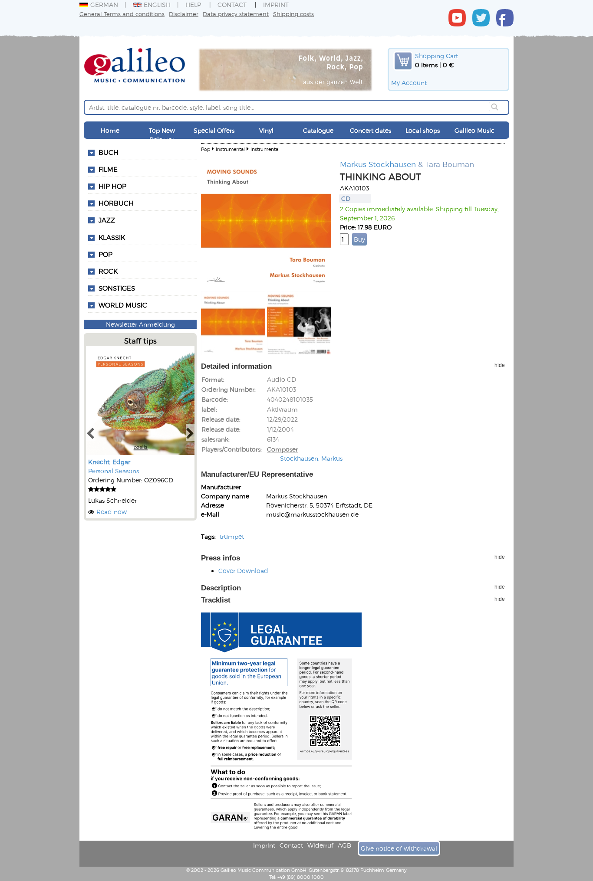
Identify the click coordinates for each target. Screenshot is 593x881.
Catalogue (318, 130)
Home (110, 130)
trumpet (232, 536)
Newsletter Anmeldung (140, 324)
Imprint (276, 4)
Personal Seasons (113, 471)
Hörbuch (116, 203)
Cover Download (243, 570)
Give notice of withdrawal (399, 848)
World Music (123, 305)
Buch (109, 152)
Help (193, 4)
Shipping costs (293, 13)
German (104, 4)
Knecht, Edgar (109, 461)
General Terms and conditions (122, 13)
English (157, 4)
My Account (409, 82)
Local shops (422, 130)
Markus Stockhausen (378, 164)
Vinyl (266, 130)
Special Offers (214, 130)
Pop (105, 254)
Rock (108, 271)
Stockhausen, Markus (311, 458)
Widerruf (320, 845)
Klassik (112, 237)
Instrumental (230, 149)
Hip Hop (112, 186)
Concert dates (370, 130)
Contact (232, 4)
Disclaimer (183, 13)
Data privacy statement (236, 13)
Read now (111, 511)
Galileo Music (474, 130)
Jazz (107, 220)
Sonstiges (117, 288)
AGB (344, 845)
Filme (108, 169)
